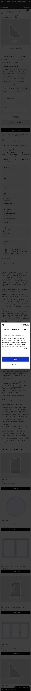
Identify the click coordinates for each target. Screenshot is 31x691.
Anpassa (14, 364)
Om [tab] (25, 329)
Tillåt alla (15, 359)
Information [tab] (15, 329)
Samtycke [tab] (6, 329)
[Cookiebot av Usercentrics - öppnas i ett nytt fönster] (22, 325)
